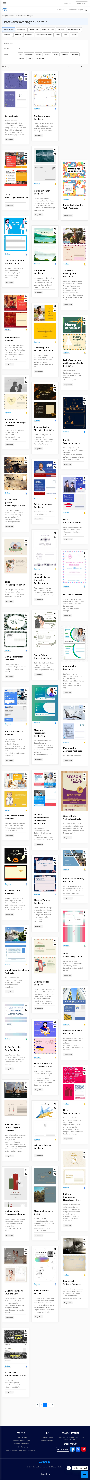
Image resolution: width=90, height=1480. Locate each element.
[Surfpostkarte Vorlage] (15, 91)
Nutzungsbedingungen (21, 1441)
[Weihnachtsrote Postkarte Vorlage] (15, 313)
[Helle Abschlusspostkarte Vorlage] (74, 495)
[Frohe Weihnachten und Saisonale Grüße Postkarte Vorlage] (74, 335)
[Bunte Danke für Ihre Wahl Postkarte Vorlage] (74, 180)
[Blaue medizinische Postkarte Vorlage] (15, 707)
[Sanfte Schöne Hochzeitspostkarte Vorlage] (45, 630)
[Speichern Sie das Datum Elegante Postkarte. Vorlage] (15, 1100)
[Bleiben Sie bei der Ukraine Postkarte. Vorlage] (45, 1039)
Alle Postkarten (9, 29)
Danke (58, 34)
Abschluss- (61, 29)
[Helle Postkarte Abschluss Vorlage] (45, 1266)
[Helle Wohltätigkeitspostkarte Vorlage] (15, 170)
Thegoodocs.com (8, 16)
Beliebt (82, 67)
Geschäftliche (34, 29)
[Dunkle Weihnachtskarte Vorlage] (74, 415)
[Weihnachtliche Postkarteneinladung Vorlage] (15, 1187)
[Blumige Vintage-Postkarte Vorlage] (45, 875)
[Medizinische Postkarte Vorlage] (74, 643)
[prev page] (38, 1405)
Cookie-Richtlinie (21, 1447)
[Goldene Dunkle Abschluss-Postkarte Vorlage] (45, 402)
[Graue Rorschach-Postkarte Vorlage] (45, 166)
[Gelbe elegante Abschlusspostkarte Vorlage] (45, 323)
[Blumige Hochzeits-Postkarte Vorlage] (15, 632)
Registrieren (81, 3)
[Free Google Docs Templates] (5, 10)
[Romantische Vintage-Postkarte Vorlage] (74, 1256)
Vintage (74, 34)
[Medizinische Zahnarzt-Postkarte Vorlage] (74, 723)
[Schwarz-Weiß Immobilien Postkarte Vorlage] (15, 1348)
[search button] (86, 10)
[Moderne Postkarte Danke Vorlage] (45, 1186)
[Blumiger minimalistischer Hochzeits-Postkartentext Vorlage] (45, 550)
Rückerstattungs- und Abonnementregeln (21, 1450)
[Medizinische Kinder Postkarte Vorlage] (15, 791)
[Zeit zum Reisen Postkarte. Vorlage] (45, 957)
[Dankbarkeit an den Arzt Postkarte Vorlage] (15, 236)
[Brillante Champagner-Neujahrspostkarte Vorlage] (74, 1169)
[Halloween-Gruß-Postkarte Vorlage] (15, 866)
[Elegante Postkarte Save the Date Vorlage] (15, 1266)
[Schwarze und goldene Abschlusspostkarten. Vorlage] (15, 475)
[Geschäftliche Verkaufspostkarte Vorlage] (74, 791)
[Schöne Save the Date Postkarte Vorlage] (15, 1022)
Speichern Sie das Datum (44, 34)
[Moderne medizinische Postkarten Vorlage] (45, 705)
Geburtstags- (21, 29)
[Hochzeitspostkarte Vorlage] (74, 570)
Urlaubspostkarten (74, 29)
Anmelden (68, 3)
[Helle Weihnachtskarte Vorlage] (74, 1085)
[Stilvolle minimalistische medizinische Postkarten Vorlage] (45, 790)
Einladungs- (7, 34)
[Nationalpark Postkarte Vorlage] (45, 246)
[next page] (52, 1405)
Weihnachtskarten (48, 29)
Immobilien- (28, 34)
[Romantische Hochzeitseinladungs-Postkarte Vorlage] (15, 395)
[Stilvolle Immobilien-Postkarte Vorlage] (74, 1006)
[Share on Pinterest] (26, 74)
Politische (18, 34)
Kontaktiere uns (47, 1441)
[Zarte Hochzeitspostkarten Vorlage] (15, 557)
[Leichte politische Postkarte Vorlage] (45, 1121)
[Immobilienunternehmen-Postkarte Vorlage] (15, 945)
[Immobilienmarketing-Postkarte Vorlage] (74, 861)
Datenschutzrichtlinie (22, 1444)
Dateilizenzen (22, 1437)
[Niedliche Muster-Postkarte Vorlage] (45, 91)
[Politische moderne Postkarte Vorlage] (45, 479)
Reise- (66, 34)
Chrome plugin (47, 1437)
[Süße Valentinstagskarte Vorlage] (74, 929)
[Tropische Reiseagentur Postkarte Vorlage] (74, 246)
